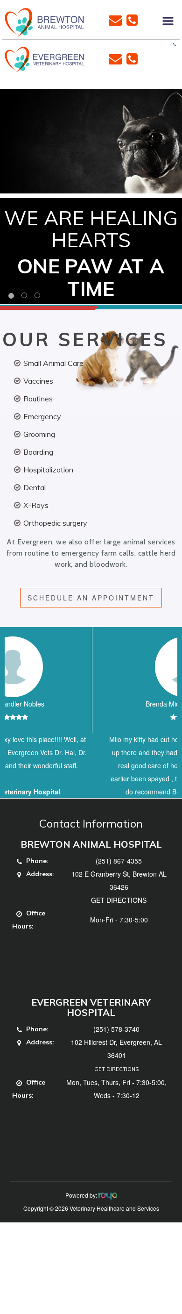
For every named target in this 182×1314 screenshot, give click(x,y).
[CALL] (132, 19)
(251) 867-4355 (119, 887)
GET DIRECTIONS (119, 926)
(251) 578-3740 (116, 1055)
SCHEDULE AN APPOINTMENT (91, 597)
